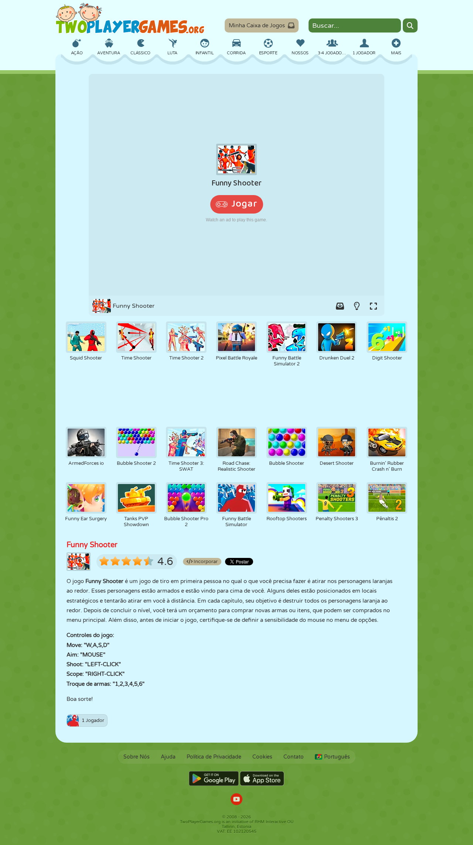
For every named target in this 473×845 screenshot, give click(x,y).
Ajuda (168, 757)
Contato (293, 757)
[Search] (410, 25)
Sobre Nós (136, 757)
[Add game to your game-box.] (340, 306)
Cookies (262, 757)
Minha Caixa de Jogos (257, 25)
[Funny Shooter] (236, 185)
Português (337, 757)
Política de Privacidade (214, 757)
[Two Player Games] (130, 18)
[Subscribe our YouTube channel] (236, 800)
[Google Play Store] (214, 778)
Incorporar (205, 562)
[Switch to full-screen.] (373, 306)
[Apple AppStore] (262, 778)
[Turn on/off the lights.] (356, 306)
